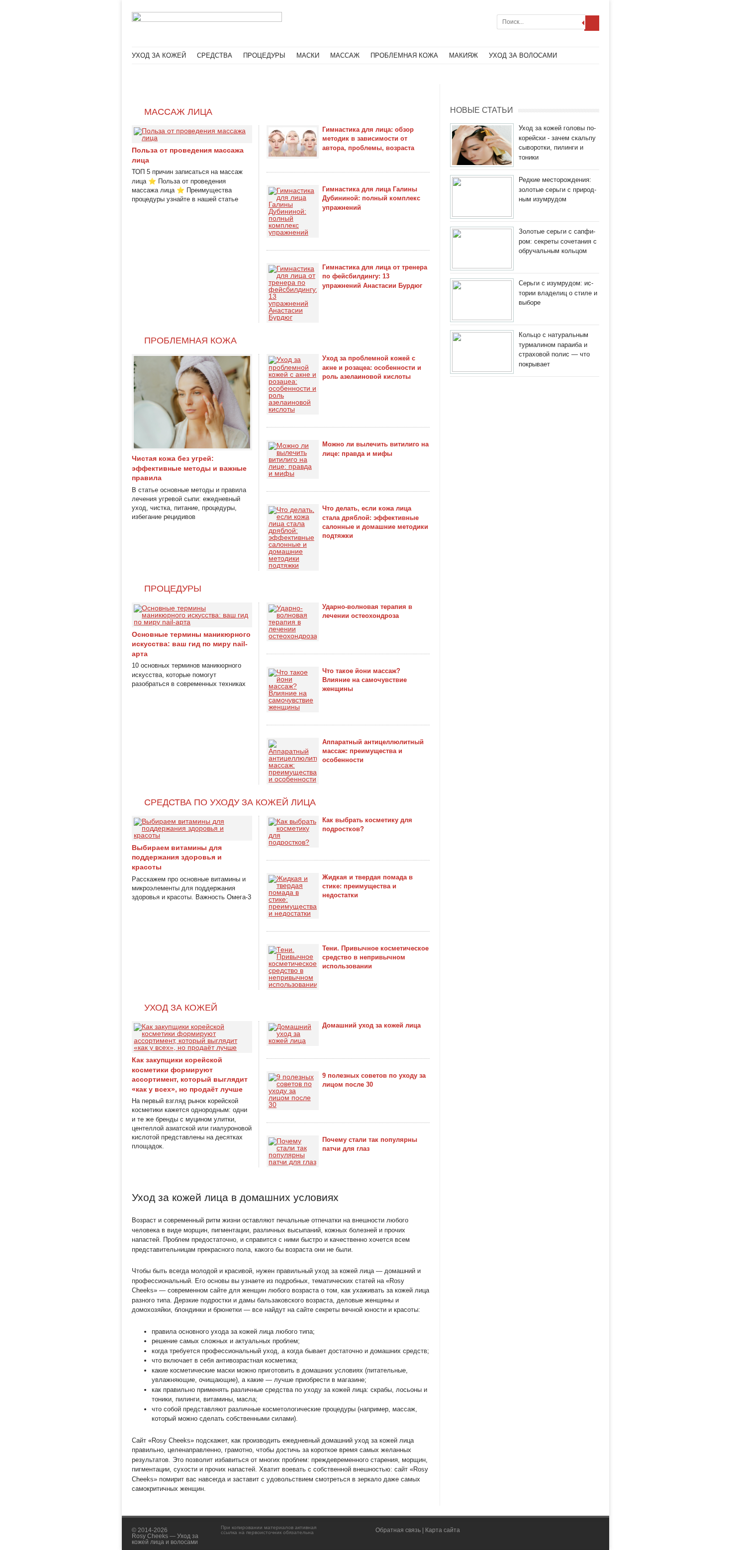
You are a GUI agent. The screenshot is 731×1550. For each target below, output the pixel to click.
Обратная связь (398, 1530)
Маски (307, 55)
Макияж (463, 55)
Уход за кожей (159, 55)
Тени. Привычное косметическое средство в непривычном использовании (375, 957)
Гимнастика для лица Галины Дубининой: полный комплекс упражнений (371, 198)
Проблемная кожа (404, 55)
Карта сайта (442, 1530)
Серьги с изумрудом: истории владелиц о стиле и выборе (558, 292)
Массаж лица (178, 112)
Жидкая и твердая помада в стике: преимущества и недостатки (367, 886)
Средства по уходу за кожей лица (230, 802)
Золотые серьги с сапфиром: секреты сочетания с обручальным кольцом (558, 241)
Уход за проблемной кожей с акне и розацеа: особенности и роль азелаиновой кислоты (371, 367)
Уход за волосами (523, 55)
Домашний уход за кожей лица (371, 1025)
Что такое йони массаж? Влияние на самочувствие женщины (364, 679)
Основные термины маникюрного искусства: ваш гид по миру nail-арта (191, 644)
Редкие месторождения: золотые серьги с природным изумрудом (557, 189)
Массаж (345, 55)
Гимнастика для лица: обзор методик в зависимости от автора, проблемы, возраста (368, 138)
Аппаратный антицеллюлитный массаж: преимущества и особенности (373, 751)
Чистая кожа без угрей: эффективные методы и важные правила (189, 468)
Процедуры (264, 55)
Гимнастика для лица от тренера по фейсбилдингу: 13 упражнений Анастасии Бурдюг (374, 276)
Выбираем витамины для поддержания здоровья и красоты (177, 857)
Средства (214, 55)
